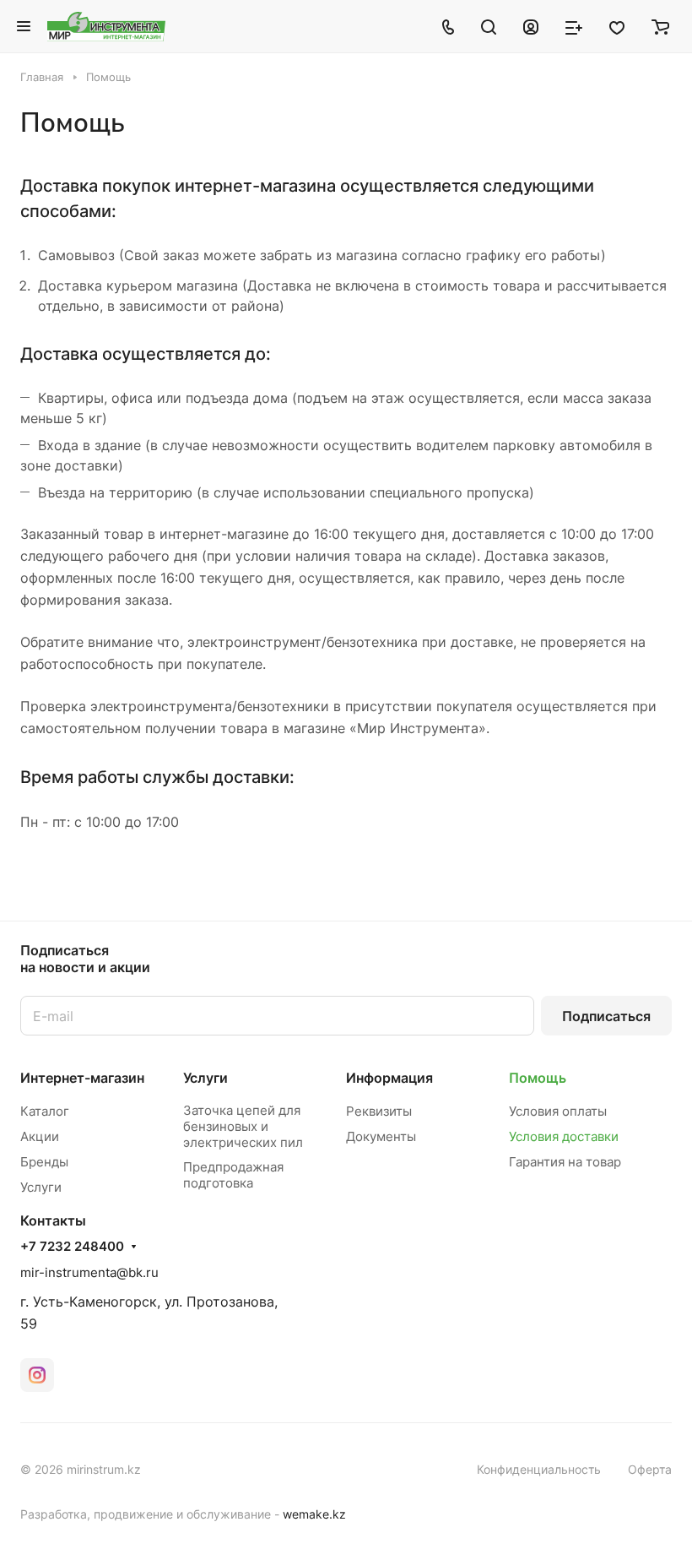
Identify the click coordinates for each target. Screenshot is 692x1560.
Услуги (41, 1187)
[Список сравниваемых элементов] (573, 26)
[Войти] (530, 26)
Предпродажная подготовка (233, 1175)
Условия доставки (564, 1136)
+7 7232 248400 (72, 1246)
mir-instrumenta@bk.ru (89, 1272)
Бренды (44, 1162)
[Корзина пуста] (660, 26)
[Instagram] (37, 1375)
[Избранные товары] (616, 26)
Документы (381, 1136)
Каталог (44, 1111)
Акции (39, 1136)
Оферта (650, 1469)
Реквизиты (379, 1111)
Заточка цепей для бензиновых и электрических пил (243, 1126)
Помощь (537, 1077)
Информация (389, 1077)
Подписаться (606, 1016)
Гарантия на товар (565, 1162)
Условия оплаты (558, 1111)
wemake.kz (314, 1514)
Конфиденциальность (539, 1469)
